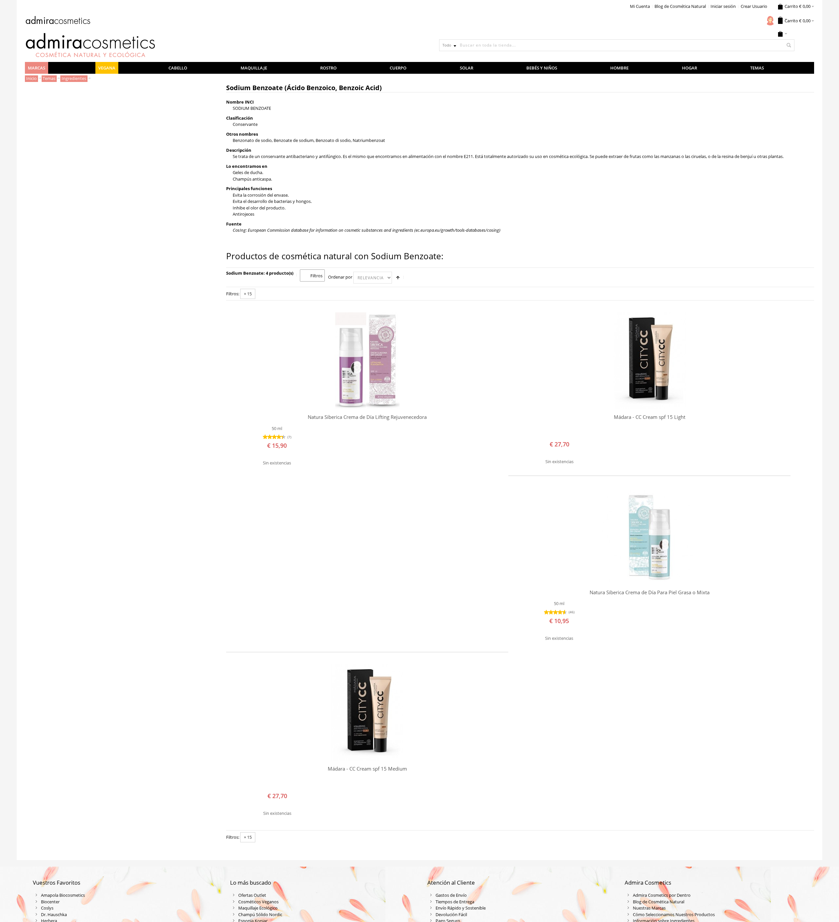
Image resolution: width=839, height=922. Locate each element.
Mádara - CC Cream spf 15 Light (649, 417)
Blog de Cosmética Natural (680, 6)
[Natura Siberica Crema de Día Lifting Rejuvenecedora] (367, 360)
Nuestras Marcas (649, 908)
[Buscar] (788, 45)
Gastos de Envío (451, 895)
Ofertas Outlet (252, 895)
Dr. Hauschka (54, 914)
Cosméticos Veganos (258, 902)
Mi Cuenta (640, 6)
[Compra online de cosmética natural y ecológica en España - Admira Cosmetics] (57, 21)
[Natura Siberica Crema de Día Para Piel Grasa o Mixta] (649, 536)
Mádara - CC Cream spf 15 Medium (367, 769)
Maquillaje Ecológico (258, 908)
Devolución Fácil (451, 914)
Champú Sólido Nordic (260, 914)
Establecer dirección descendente (398, 278)
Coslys (47, 908)
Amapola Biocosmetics (63, 895)
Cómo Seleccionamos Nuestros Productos (674, 914)
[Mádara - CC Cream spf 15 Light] (649, 360)
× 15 (248, 294)
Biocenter (50, 902)
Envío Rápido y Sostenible (461, 908)
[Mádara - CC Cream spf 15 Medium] (367, 712)
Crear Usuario (754, 6)
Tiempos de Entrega (455, 902)
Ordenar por (340, 277)
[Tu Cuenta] (770, 21)
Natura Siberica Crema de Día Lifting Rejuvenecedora (367, 417)
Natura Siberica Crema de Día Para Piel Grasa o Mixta (650, 592)
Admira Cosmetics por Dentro (662, 895)
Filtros (316, 276)
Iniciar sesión (723, 6)
